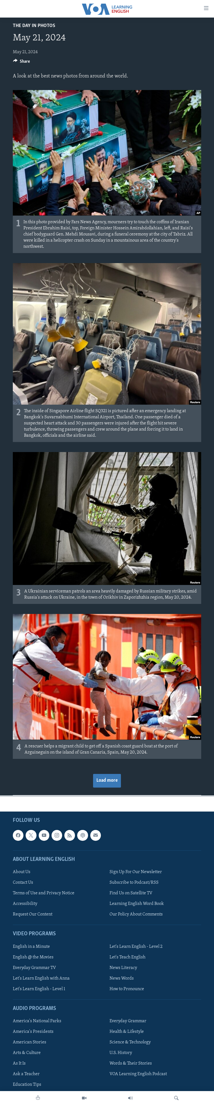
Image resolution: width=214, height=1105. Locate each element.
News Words (122, 978)
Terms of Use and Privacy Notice (43, 893)
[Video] (84, 1098)
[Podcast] (82, 835)
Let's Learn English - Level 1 (39, 989)
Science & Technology (130, 1042)
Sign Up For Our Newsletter (136, 872)
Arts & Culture (27, 1053)
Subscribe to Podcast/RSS (134, 882)
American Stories (29, 1042)
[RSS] (69, 835)
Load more (107, 780)
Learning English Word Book (137, 904)
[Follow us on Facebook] (18, 835)
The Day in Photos (34, 25)
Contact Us (23, 882)
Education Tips (27, 1084)
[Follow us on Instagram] (57, 835)
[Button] (21, 62)
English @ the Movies (33, 957)
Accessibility (25, 904)
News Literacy (123, 967)
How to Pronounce (127, 989)
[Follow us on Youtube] (44, 835)
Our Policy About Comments (136, 914)
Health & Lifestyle (127, 1031)
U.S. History (121, 1053)
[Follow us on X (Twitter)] (31, 835)
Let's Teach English (127, 957)
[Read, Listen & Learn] (38, 1098)
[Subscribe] (95, 835)
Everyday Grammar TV (34, 967)
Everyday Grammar (128, 1021)
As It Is (19, 1063)
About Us (21, 872)
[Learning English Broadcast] (130, 1098)
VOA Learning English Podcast (138, 1074)
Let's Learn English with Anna (41, 978)
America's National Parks (37, 1021)
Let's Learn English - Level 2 (136, 946)
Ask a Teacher (26, 1074)
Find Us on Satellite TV (131, 893)
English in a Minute (31, 946)
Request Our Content (32, 914)
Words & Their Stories (131, 1063)
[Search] (176, 1098)
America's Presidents (33, 1031)
